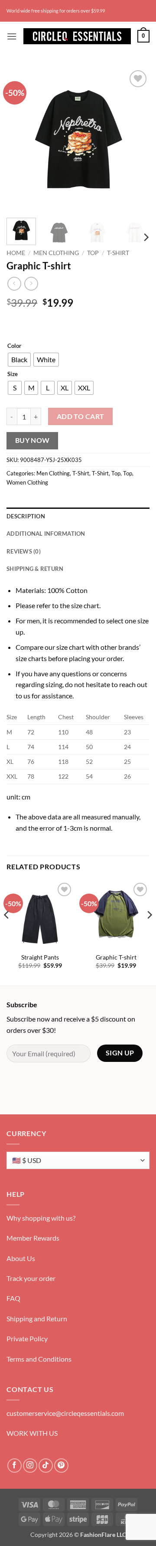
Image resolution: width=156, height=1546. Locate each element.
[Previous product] (31, 283)
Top (93, 252)
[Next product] (14, 283)
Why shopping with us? (40, 1218)
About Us (20, 1258)
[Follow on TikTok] (46, 1465)
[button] (11, 36)
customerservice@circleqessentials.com (65, 1413)
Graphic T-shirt (116, 957)
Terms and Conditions (39, 1359)
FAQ (13, 1298)
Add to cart (80, 416)
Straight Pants (40, 957)
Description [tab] (25, 516)
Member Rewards (32, 1238)
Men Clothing (56, 252)
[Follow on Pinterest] (61, 1465)
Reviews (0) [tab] (23, 551)
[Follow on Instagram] (30, 1465)
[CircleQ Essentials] (77, 36)
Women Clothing (27, 482)
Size (12, 374)
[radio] (19, 359)
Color (14, 346)
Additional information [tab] (45, 533)
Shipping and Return (36, 1318)
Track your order (30, 1278)
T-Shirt (118, 252)
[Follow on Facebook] (14, 1465)
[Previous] (20, 139)
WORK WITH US (32, 1433)
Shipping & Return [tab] (34, 568)
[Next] (135, 139)
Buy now (32, 440)
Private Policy (27, 1338)
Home (15, 252)
